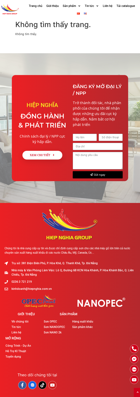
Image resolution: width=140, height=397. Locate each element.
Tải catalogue (125, 6)
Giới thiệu (52, 6)
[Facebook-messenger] (134, 359)
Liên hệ (107, 6)
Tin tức (89, 6)
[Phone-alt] (134, 348)
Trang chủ (35, 6)
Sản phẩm (69, 6)
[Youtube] (134, 379)
